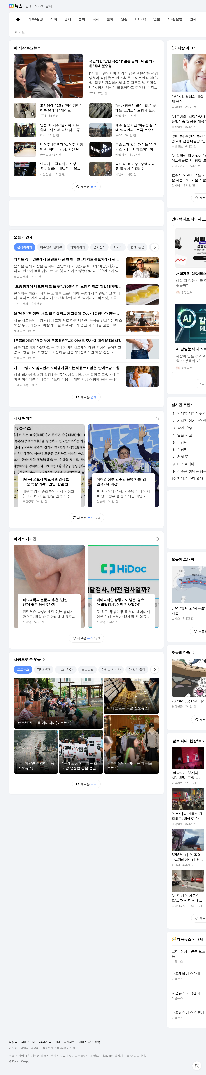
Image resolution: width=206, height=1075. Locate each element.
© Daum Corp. (19, 1061)
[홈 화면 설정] (196, 1065)
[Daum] (12, 6)
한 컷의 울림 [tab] (137, 669)
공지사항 (69, 1042)
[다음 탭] (155, 247)
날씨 (48, 6)
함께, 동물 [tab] (137, 247)
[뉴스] (18, 6)
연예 (28, 6)
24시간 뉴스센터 (49, 1042)
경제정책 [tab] (99, 247)
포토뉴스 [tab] (23, 669)
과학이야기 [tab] (77, 247)
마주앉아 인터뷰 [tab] (51, 247)
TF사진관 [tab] (43, 669)
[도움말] (157, 419)
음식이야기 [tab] (24, 247)
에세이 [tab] (118, 247)
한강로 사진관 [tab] (111, 669)
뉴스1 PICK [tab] (65, 669)
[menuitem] (17, 19)
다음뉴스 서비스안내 (22, 1042)
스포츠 (38, 6)
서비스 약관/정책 (89, 1042)
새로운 (89, 187)
